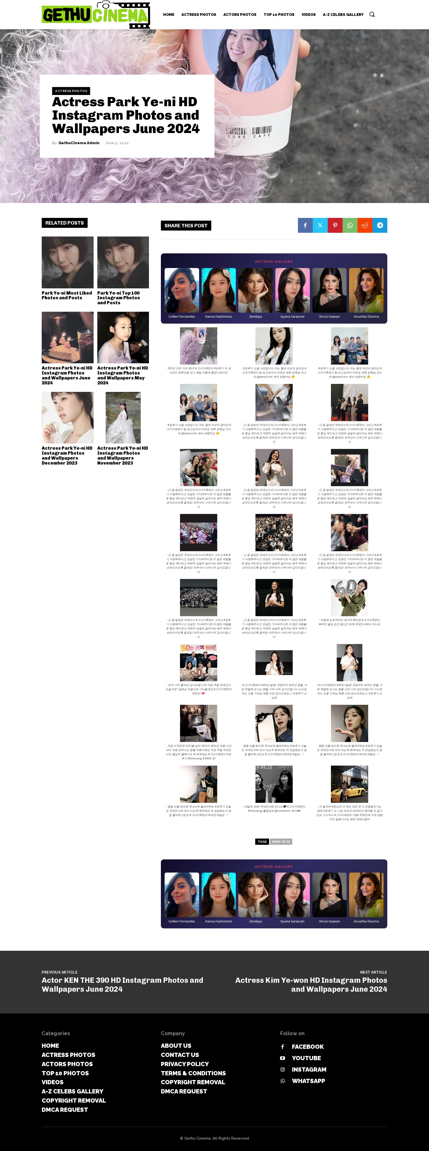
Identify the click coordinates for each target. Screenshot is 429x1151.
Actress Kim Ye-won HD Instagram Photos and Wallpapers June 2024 (311, 985)
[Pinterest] (335, 225)
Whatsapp (308, 1080)
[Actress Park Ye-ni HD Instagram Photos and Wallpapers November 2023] (123, 418)
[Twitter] (320, 225)
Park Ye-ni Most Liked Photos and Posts (67, 295)
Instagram (309, 1069)
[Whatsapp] (282, 1081)
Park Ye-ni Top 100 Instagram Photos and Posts (118, 298)
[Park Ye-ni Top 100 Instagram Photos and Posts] (123, 262)
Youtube (306, 1058)
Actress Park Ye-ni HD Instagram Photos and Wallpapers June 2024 (67, 375)
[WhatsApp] (350, 225)
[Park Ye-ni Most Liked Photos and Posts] (68, 262)
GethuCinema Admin (79, 143)
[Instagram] (282, 1069)
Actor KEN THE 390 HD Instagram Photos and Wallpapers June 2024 (122, 985)
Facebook (308, 1046)
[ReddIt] (365, 225)
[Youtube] (282, 1058)
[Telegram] (379, 225)
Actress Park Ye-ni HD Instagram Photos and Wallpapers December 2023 (67, 455)
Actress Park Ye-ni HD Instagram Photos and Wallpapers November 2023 (122, 455)
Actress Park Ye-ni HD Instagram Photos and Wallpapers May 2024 (122, 375)
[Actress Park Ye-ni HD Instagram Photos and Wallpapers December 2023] (68, 418)
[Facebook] (305, 225)
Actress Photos (71, 91)
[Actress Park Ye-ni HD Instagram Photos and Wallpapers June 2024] (68, 338)
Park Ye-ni (281, 842)
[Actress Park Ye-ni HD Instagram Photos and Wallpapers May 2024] (123, 338)
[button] (372, 14)
